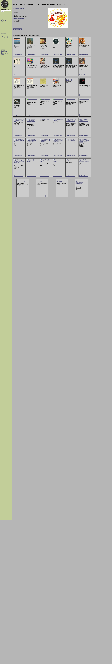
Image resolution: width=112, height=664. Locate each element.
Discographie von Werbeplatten (18, 8)
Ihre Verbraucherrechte (4, 53)
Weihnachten (3, 32)
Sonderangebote (3, 33)
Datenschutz (2, 16)
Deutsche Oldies (3, 22)
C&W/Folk (2, 21)
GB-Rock (2, 38)
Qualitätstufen (3, 48)
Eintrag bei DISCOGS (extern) (18, 18)
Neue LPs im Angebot (4, 19)
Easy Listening (3, 23)
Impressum (2, 54)
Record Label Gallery (4, 51)
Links (1, 52)
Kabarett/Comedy (3, 20)
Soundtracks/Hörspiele (4, 31)
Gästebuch (2, 15)
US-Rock (2, 39)
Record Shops (3, 49)
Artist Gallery (3, 50)
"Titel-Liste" (69, 31)
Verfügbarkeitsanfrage (17, 29)
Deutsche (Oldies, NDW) (4, 37)
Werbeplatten (53, 31)
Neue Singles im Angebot (4, 36)
